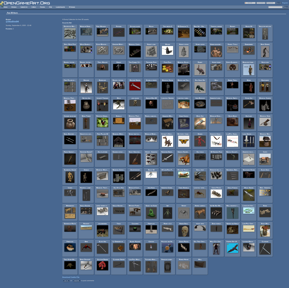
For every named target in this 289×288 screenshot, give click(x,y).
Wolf (216, 80)
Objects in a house (86, 134)
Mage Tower (86, 116)
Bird (86, 241)
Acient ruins (216, 62)
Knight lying (151, 44)
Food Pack (167, 62)
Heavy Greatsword (135, 152)
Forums (42, 7)
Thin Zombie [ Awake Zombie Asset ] (141, 62)
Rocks (151, 26)
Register (285, 3)
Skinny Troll (232, 80)
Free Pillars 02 (102, 134)
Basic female (216, 224)
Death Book (232, 116)
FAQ (50, 7)
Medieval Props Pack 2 (72, 98)
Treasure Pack (151, 62)
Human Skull (183, 224)
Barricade (102, 80)
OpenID (249, 2)
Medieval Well (265, 134)
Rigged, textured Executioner (90, 62)
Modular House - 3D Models (220, 116)
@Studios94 (12, 21)
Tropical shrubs (216, 26)
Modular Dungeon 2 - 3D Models (91, 26)
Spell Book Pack (70, 44)
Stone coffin (200, 44)
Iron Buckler (200, 98)
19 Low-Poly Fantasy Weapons (172, 170)
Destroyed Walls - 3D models (74, 26)
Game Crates (183, 116)
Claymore (265, 241)
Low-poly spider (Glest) (202, 188)
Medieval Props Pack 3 (137, 116)
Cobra (70, 188)
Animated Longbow (216, 98)
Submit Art (24, 7)
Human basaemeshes (217, 44)
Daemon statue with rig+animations (124, 152)
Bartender (265, 80)
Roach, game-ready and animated (156, 116)
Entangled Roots (70, 224)
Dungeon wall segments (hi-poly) (221, 170)
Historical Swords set (234, 170)
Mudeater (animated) (250, 62)
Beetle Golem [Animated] (235, 152)
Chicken (151, 241)
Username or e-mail (261, 2)
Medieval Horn (265, 116)
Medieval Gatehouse (120, 170)
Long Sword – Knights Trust (253, 134)
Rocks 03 (249, 26)
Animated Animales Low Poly (220, 134)
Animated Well (167, 116)
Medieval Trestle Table (104, 188)
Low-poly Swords (167, 98)
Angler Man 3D (151, 98)
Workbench (70, 206)
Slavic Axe (102, 241)
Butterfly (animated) (185, 134)
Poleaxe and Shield (168, 241)
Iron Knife (151, 188)
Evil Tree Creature (200, 241)
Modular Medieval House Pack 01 (157, 134)
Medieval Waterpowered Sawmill (124, 134)
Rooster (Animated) (103, 116)
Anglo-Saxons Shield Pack (89, 206)
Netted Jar (86, 98)
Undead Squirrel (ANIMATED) (188, 152)
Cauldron (135, 224)
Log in (66, 280)
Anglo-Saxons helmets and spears (124, 206)
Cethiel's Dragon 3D (168, 134)
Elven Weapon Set (102, 44)
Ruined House (184, 259)
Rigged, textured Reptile (72, 62)
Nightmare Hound (249, 170)
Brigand (86, 80)
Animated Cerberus (168, 188)
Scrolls (119, 116)
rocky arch (200, 224)
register (76, 280)
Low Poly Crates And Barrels (253, 224)
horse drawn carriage (103, 206)
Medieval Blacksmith (185, 62)
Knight (119, 62)
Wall (200, 259)
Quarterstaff (135, 170)
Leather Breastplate (250, 241)
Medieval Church (265, 98)
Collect (33, 7)
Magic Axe (200, 116)
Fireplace (151, 224)
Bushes (232, 26)
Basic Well (265, 224)
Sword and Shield (232, 224)
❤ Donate (72, 7)
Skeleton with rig (265, 26)
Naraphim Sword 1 (167, 152)
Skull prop (200, 170)
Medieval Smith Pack (233, 98)
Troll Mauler (102, 62)
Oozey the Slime (151, 206)
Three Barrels (184, 188)
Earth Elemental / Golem (235, 62)
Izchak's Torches (102, 98)
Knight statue (184, 44)
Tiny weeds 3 (167, 26)
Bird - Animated (265, 188)
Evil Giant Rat (200, 80)
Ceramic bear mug (70, 116)
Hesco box (265, 62)
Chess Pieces (216, 188)
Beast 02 (151, 170)
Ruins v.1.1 (167, 224)
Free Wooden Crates (103, 26)
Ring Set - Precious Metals (203, 26)
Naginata (86, 224)
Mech (119, 98)
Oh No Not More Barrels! (219, 206)
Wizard (167, 44)
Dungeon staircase (167, 259)
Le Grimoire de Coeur (120, 241)
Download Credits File (70, 277)
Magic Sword (248, 188)
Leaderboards (60, 7)
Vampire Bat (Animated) (234, 241)
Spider (184, 206)
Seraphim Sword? (86, 152)
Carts (265, 152)
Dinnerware (249, 44)
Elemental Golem (70, 170)
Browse (14, 7)
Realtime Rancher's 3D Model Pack (190, 170)
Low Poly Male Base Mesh (138, 259)
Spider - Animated (151, 152)
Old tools (200, 152)
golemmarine (102, 224)
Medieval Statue (167, 80)
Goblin (86, 170)
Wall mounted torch (233, 206)
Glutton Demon (102, 259)
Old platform (102, 152)
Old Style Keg (119, 188)
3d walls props (151, 80)
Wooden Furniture (135, 206)
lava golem (135, 98)
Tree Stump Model (70, 259)
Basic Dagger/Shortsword (89, 259)
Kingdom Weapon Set (120, 44)
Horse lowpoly (200, 206)
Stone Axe (248, 98)
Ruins (265, 206)
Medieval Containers (136, 44)
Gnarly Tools (232, 44)
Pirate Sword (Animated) (72, 152)
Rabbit (200, 62)
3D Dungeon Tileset (185, 26)
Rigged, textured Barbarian (122, 80)
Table (119, 224)
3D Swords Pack (216, 152)
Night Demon (265, 44)
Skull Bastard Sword (71, 134)
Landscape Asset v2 (250, 206)
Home (5, 7)
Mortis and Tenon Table (186, 80)
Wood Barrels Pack (87, 44)
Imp (168, 206)
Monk (249, 80)
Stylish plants (135, 26)
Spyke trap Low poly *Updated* (140, 134)
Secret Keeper (135, 241)
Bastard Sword (135, 80)
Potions (118, 26)
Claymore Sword (119, 259)
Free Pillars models (71, 80)
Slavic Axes (265, 170)
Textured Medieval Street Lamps (156, 259)
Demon (200, 134)
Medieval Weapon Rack (104, 170)
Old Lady (249, 116)
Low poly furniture (184, 98)
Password (270, 2)
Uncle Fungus (232, 188)
